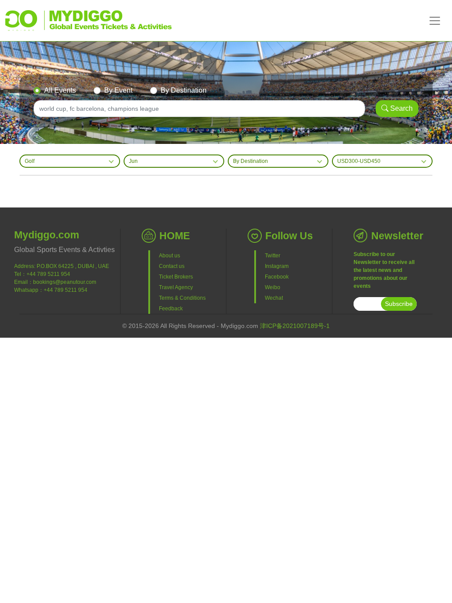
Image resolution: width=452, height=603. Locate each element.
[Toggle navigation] (435, 20)
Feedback (171, 308)
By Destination (184, 90)
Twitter (272, 256)
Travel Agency (176, 287)
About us (169, 256)
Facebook (277, 277)
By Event (118, 90)
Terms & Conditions (182, 298)
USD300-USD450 (358, 161)
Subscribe (399, 303)
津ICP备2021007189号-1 (295, 325)
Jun (133, 161)
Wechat (274, 298)
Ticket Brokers (176, 277)
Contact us (172, 266)
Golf (29, 161)
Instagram (277, 266)
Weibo (272, 287)
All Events (60, 90)
